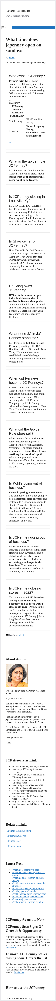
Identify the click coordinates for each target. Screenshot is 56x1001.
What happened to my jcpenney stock (29, 894)
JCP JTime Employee (16, 836)
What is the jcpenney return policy (28, 888)
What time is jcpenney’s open (25, 870)
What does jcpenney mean (24, 899)
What (21, 635)
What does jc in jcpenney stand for (28, 902)
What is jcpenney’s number (24, 891)
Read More (11, 947)
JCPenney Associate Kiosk (18, 11)
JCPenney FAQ (13, 841)
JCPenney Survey (14, 846)
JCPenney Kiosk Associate (18, 831)
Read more (19, 972)
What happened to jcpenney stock (27, 896)
